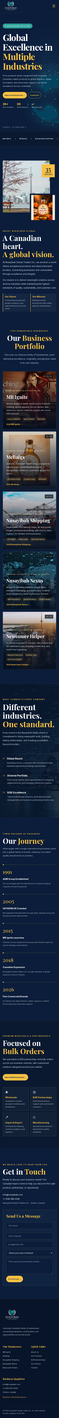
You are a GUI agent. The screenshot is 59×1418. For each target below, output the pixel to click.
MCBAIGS (23, 139)
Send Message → (14, 1279)
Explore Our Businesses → (15, 95)
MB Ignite (7, 1352)
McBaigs (6, 1356)
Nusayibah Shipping (11, 1360)
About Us (35, 1352)
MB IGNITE (7, 139)
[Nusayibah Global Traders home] (11, 6)
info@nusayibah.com (13, 1194)
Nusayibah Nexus (10, 1364)
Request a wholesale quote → (15, 1397)
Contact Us (34, 95)
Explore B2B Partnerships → (15, 1077)
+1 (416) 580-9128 (11, 1199)
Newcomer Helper (10, 1368)
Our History (36, 1364)
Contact (34, 1368)
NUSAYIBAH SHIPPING (44, 139)
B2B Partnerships (38, 1360)
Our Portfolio (36, 1356)
